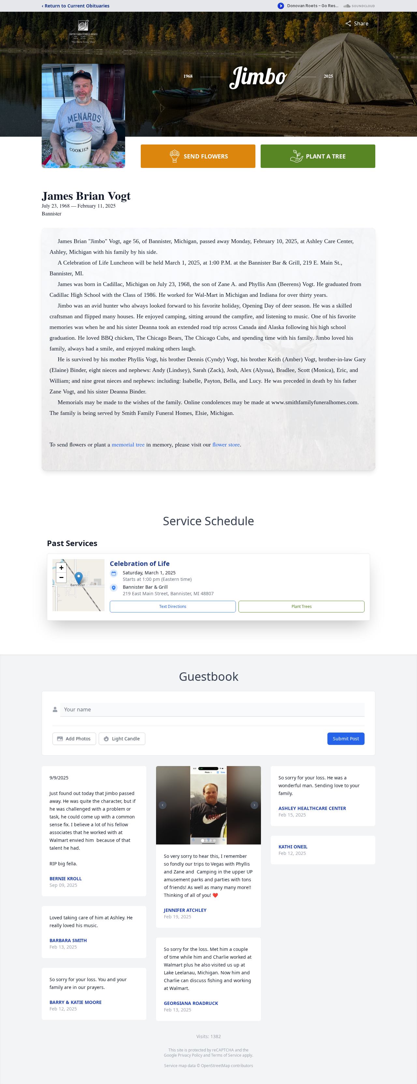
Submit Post (346, 738)
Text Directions (172, 606)
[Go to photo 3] (210, 840)
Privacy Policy (190, 1055)
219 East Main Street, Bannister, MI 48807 (168, 593)
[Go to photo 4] (214, 840)
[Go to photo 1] (202, 840)
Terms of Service (226, 1055)
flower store (226, 444)
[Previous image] (162, 805)
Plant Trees (302, 606)
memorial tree (128, 444)
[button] (79, 578)
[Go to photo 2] (206, 840)
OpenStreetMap (215, 1065)
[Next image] (254, 805)
